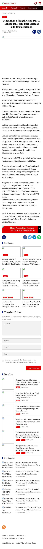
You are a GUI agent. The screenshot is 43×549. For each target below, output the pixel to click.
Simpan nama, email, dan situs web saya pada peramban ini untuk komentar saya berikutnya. (20, 361)
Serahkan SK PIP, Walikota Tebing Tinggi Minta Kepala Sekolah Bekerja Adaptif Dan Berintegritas (27, 473)
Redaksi (11, 536)
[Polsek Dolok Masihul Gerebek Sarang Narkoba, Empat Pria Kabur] (8, 464)
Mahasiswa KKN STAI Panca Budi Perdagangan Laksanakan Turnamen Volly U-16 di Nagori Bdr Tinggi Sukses (28, 491)
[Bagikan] (39, 32)
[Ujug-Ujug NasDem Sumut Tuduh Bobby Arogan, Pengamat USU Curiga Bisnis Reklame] (31, 251)
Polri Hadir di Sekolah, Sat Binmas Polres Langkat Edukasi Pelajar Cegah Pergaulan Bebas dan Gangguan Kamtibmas (28, 482)
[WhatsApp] (39, 237)
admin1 (4, 31)
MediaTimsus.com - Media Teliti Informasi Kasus (19, 543)
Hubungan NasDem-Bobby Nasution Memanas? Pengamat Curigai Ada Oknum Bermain (11, 283)
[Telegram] (34, 237)
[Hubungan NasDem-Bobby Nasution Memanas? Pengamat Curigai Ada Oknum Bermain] (11, 273)
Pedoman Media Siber (9, 539)
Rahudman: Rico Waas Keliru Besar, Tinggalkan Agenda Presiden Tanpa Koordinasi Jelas (30, 283)
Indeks (21, 539)
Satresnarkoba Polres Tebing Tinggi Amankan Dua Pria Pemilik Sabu (28, 500)
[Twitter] (30, 237)
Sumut (4, 17)
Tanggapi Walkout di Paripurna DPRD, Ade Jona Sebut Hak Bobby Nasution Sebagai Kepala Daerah (11, 262)
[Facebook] (25, 237)
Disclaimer (20, 536)
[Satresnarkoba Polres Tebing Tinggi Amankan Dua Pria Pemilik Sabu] (8, 500)
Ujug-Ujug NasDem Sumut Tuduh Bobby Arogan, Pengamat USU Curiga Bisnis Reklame (31, 262)
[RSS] (4, 527)
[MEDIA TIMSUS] (9, 3)
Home (4, 536)
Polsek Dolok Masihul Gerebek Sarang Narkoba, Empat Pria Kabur (28, 464)
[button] (35, 3)
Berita (5, 297)
